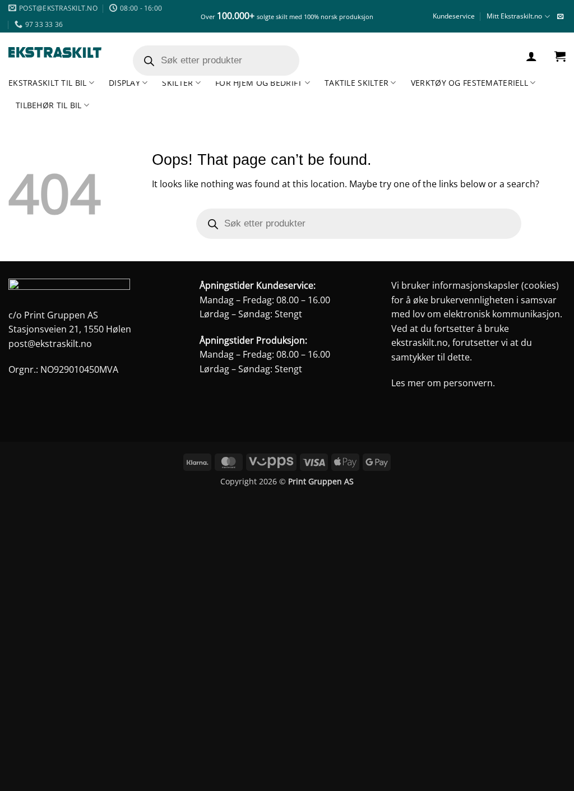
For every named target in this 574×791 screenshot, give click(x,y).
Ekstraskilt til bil (47, 82)
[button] (531, 56)
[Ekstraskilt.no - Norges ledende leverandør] (54, 52)
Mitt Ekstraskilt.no (514, 16)
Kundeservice (454, 16)
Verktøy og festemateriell (469, 82)
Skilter (177, 82)
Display (124, 82)
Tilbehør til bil (49, 105)
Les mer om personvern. (443, 383)
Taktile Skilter (356, 82)
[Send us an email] (560, 16)
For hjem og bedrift (258, 82)
